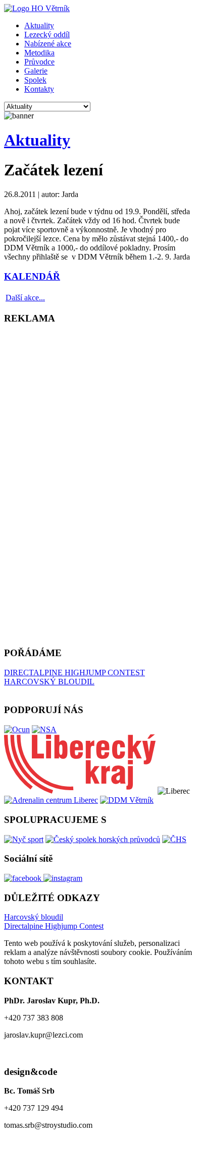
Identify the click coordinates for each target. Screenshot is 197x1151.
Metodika (39, 52)
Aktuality (39, 25)
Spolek (35, 80)
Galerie (35, 71)
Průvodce (39, 61)
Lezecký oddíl (47, 34)
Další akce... (25, 297)
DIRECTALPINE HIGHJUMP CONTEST (74, 672)
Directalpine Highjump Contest (54, 926)
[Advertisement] (44, 485)
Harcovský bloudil (33, 917)
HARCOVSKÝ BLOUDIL (49, 681)
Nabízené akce (47, 43)
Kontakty (39, 89)
